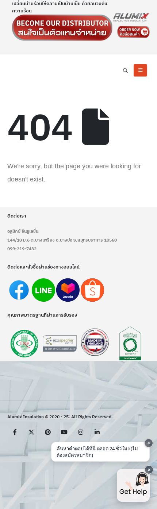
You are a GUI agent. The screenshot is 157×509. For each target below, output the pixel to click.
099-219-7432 (22, 249)
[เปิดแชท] (133, 485)
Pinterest (48, 432)
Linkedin (97, 432)
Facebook (15, 432)
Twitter (31, 432)
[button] (125, 71)
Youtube (64, 432)
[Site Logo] (131, 17)
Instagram (81, 432)
